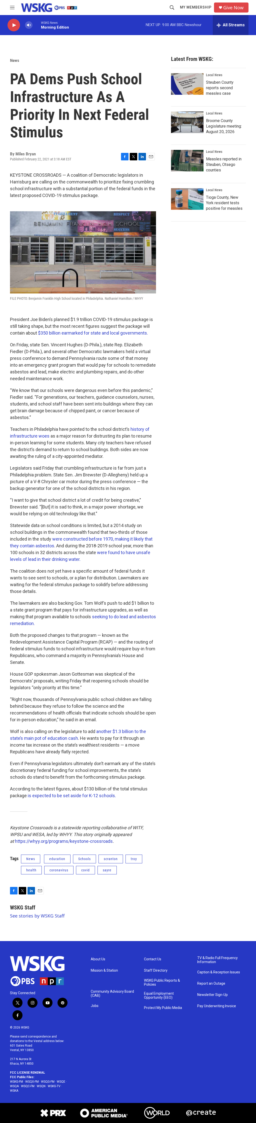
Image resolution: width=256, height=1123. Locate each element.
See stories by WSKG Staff (37, 916)
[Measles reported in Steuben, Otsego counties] (187, 160)
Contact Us (152, 959)
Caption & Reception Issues (218, 972)
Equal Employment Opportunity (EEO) (159, 995)
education (57, 859)
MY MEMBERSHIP (196, 7)
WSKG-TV (54, 1086)
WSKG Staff (22, 907)
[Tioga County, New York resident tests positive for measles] (187, 199)
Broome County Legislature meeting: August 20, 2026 (224, 126)
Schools (84, 859)
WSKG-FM (16, 1081)
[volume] (28, 25)
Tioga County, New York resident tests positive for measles (224, 203)
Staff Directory (156, 970)
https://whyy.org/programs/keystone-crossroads (64, 841)
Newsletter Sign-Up (212, 995)
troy (134, 859)
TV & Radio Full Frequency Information (217, 960)
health (31, 870)
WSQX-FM (32, 1081)
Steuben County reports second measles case (220, 88)
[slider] (37, 25)
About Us (98, 959)
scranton (111, 859)
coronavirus (59, 870)
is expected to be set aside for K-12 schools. (72, 795)
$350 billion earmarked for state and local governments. (93, 333)
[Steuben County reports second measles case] (187, 84)
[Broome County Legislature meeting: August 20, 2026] (187, 122)
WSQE (61, 1081)
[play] (14, 25)
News (14, 60)
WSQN (41, 1086)
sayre (107, 870)
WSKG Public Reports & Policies (162, 982)
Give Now (233, 7)
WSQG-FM (47, 1081)
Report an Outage (211, 983)
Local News (214, 75)
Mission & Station (104, 970)
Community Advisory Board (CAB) (112, 993)
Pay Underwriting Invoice (216, 1006)
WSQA (14, 1086)
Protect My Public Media (163, 1008)
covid (85, 870)
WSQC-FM (27, 1086)
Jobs (94, 1006)
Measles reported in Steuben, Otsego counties (224, 164)
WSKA (14, 1090)
